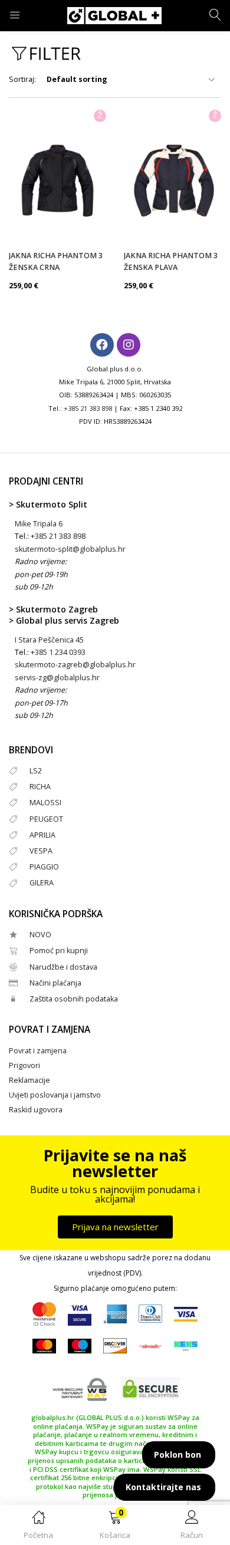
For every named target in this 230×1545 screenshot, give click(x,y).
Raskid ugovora (36, 1110)
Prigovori (24, 1065)
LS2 (35, 771)
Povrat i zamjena (38, 1051)
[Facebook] (102, 345)
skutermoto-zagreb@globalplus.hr (75, 665)
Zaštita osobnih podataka (73, 999)
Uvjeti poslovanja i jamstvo (55, 1095)
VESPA (40, 851)
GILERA (41, 883)
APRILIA (42, 835)
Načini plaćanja (55, 983)
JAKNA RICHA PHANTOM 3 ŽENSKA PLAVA (171, 261)
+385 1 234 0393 (58, 652)
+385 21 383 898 (88, 408)
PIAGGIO (44, 867)
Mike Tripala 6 (39, 524)
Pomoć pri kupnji (58, 951)
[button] (115, 1527)
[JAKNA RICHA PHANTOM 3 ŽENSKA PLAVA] (172, 181)
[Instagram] (128, 345)
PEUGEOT (46, 819)
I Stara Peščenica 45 (49, 640)
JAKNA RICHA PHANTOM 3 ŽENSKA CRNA (56, 261)
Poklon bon (177, 1454)
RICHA (40, 787)
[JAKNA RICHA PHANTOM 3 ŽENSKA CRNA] (57, 181)
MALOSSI (45, 803)
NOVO (40, 935)
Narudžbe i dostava (63, 967)
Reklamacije (29, 1080)
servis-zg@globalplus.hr (57, 678)
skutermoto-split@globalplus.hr (70, 549)
